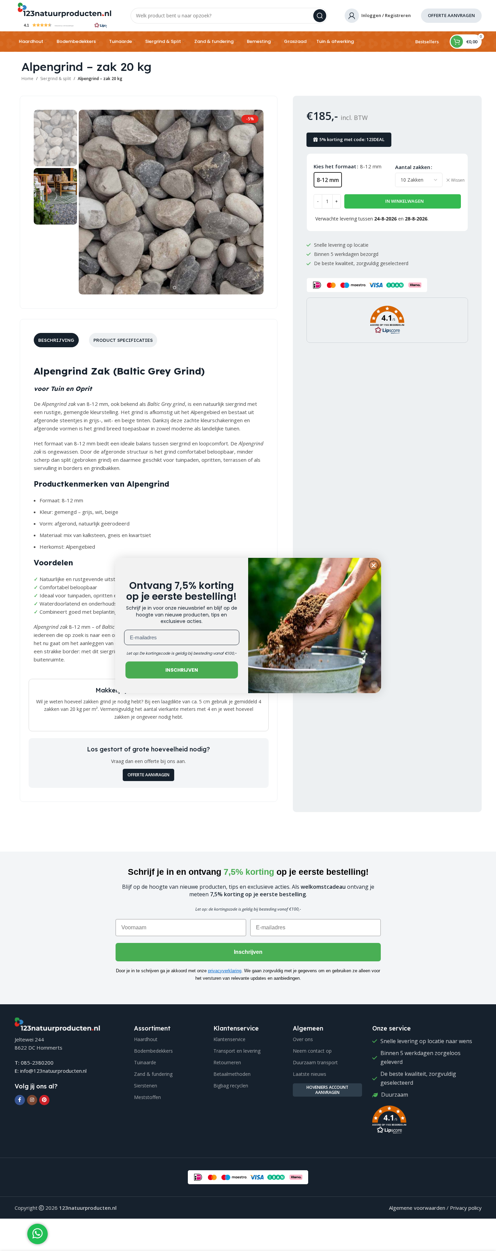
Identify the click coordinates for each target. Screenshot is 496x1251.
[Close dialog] (374, 565)
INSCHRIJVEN (181, 670)
